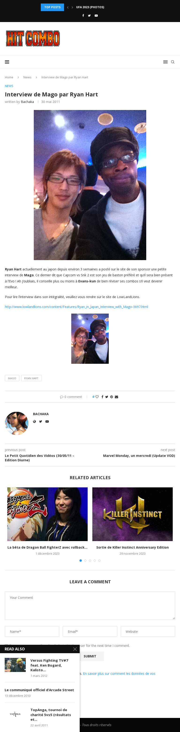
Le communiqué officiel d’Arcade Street (39, 689)
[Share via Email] (116, 396)
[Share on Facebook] (102, 396)
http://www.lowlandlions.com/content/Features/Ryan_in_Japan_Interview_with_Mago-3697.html (76, 306)
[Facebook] (83, 15)
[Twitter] (89, 15)
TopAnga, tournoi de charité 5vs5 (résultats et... (50, 714)
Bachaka (27, 101)
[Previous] (68, 7)
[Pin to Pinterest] (111, 396)
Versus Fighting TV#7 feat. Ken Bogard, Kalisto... (49, 665)
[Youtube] (96, 15)
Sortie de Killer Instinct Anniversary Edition (132, 547)
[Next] (72, 7)
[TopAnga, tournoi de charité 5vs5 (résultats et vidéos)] (15, 714)
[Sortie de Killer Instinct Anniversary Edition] (132, 514)
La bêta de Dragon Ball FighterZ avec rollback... (47, 547)
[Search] (172, 62)
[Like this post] (97, 396)
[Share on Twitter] (106, 396)
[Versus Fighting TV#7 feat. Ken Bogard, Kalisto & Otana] (15, 665)
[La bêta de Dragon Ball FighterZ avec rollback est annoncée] (47, 514)
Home (9, 77)
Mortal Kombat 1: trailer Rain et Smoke (108, 7)
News (27, 77)
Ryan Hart (31, 378)
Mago (12, 378)
